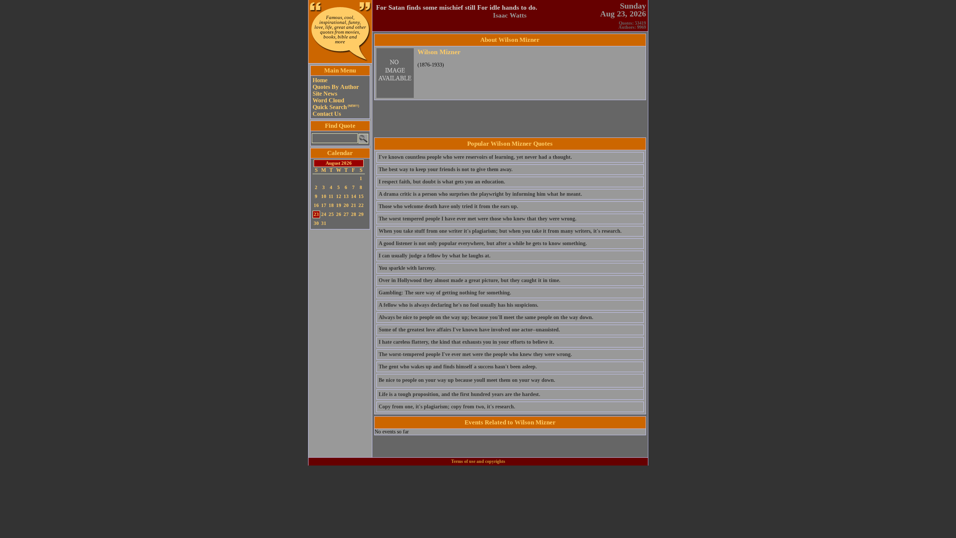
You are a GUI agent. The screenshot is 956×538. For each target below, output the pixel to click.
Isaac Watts (510, 15)
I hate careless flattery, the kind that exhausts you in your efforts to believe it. (466, 342)
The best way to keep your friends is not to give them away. (446, 169)
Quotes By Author (336, 87)
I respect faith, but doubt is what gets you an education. (442, 182)
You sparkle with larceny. (407, 268)
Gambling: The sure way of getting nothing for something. (445, 293)
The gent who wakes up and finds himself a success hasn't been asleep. (458, 367)
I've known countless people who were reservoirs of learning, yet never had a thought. (475, 157)
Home (320, 80)
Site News (325, 93)
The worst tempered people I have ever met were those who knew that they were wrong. (478, 219)
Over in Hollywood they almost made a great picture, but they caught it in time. (470, 280)
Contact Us (327, 114)
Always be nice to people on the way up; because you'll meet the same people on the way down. (486, 317)
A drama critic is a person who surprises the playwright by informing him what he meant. (480, 194)
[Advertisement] (340, 343)
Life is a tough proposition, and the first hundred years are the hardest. (459, 394)
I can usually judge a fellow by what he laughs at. (435, 256)
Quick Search (336, 107)
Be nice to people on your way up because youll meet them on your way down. (467, 380)
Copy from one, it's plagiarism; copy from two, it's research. (447, 406)
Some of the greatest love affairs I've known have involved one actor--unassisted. (469, 330)
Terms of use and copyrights (478, 461)
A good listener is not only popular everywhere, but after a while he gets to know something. (483, 243)
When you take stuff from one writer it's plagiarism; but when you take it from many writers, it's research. (500, 231)
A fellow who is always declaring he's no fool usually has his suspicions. (458, 305)
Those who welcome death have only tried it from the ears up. (448, 206)
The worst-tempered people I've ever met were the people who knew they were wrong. (475, 354)
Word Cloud (328, 100)
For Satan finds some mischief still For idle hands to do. (456, 7)
